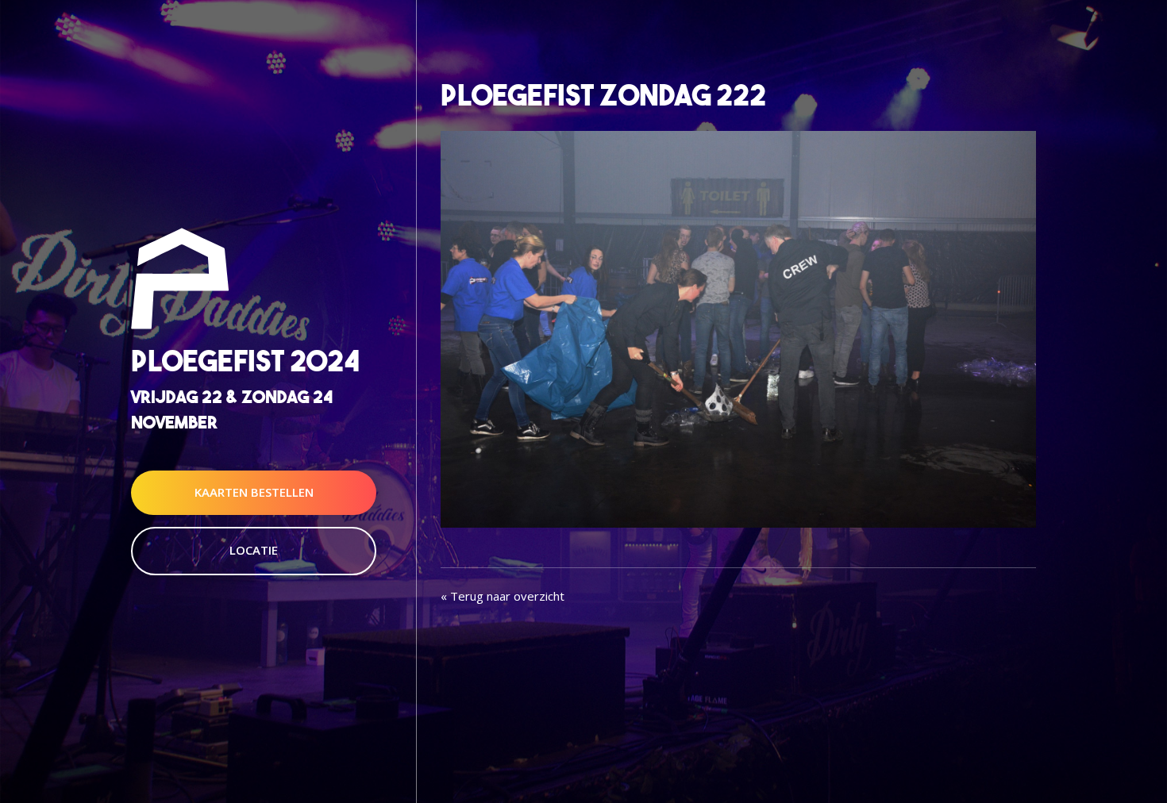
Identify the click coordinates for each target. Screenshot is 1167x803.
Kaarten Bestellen (254, 492)
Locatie (253, 550)
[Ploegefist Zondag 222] (738, 328)
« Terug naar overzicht (502, 596)
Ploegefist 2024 (245, 361)
